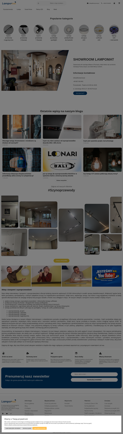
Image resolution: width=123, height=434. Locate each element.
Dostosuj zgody (27, 428)
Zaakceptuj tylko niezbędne (13, 428)
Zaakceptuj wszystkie (40, 428)
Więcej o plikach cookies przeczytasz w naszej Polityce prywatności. (20, 425)
